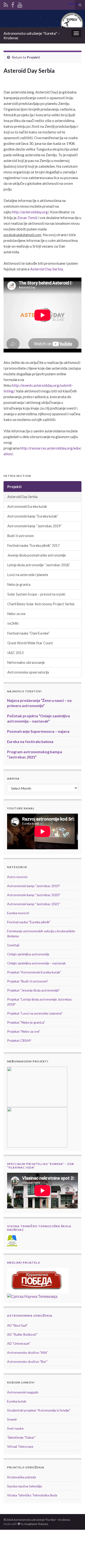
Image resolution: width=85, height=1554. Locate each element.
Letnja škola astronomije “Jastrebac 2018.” (38, 565)
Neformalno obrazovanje (26, 662)
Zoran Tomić (27, 217)
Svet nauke (15, 1428)
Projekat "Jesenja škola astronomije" (33, 990)
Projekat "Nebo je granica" (26, 1022)
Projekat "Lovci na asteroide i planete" (35, 1013)
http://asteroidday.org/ (30, 212)
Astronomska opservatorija (28, 672)
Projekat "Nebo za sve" (23, 1031)
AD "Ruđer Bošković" (22, 1334)
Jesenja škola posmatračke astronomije (36, 555)
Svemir (12, 1419)
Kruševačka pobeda (21, 1477)
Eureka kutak (16, 1401)
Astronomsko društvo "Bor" (27, 1361)
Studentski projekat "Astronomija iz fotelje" (38, 1410)
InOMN (12, 623)
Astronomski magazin (22, 1392)
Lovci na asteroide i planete (27, 575)
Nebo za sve (16, 614)
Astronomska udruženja (29, 1315)
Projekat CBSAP (19, 1040)
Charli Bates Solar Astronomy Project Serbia (40, 604)
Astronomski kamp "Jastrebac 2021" (33, 904)
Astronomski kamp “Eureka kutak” (32, 516)
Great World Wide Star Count (30, 643)
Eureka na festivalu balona (30, 741)
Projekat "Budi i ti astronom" (27, 981)
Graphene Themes (36, 1524)
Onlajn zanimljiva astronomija (28, 954)
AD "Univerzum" (18, 1343)
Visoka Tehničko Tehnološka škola (32, 1495)
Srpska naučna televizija (24, 1486)
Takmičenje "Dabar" (21, 1437)
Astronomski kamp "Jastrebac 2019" (33, 886)
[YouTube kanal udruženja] (19, 3)
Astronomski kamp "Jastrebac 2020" (33, 895)
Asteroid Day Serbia (46, 269)
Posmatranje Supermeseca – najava (38, 731)
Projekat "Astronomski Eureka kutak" (34, 972)
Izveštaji (13, 945)
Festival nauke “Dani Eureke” (28, 633)
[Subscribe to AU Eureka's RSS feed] (6, 3)
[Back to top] (74, 1543)
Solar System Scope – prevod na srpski (36, 594)
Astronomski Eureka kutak (27, 506)
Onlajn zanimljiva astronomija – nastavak (36, 963)
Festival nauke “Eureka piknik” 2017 (33, 545)
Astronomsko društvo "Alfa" (27, 1352)
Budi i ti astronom (20, 536)
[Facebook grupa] (12, 3)
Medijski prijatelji (23, 1262)
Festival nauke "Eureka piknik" (29, 922)
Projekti (33, 57)
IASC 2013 (15, 653)
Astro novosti (17, 877)
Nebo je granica (18, 584)
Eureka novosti (18, 913)
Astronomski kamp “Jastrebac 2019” (34, 526)
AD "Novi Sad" (17, 1325)
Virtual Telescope (20, 1446)
